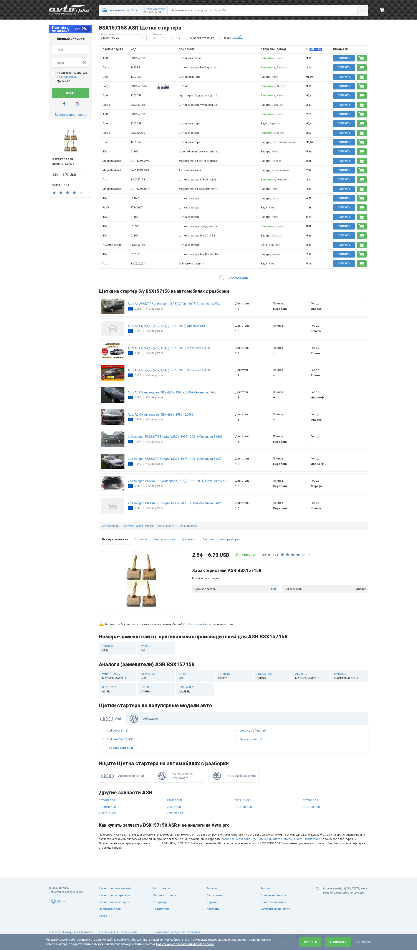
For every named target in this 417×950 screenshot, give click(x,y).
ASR (273, 589)
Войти (70, 93)
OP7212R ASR (311, 806)
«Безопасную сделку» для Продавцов (176, 932)
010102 (135, 254)
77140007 (137, 207)
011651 (135, 151)
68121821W (148, 676)
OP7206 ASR (310, 800)
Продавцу (159, 902)
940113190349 (140, 160)
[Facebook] (64, 104)
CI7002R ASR (107, 800)
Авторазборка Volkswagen (183, 776)
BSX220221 (138, 263)
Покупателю (161, 908)
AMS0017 (307, 676)
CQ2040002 (186, 689)
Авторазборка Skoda (242, 775)
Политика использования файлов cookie (185, 944)
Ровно (262, 839)
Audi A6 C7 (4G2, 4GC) (121, 739)
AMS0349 (346, 676)
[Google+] (77, 104)
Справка (212, 902)
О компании (214, 895)
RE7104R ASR (107, 806)
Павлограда (312, 839)
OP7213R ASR (243, 806)
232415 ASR (174, 800)
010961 (135, 226)
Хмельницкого (293, 839)
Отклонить (337, 941)
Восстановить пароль (70, 114)
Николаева (274, 839)
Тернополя (243, 839)
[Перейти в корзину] (381, 9)
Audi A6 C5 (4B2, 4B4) (254, 730)
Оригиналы (188, 539)
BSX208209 (138, 132)
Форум (265, 888)
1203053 (136, 76)
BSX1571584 (138, 86)
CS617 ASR (174, 806)
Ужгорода (228, 839)
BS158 (145, 689)
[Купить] (362, 58)
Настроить (362, 941)
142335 (135, 67)
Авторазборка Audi (131, 775)
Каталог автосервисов (114, 895)
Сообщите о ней (193, 624)
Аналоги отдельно (202, 38)
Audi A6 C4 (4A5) (117, 730)
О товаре (140, 539)
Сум (254, 839)
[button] (143, 38)
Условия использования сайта (118, 932)
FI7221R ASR (243, 800)
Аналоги (208, 539)
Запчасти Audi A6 (251, 739)
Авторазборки (230, 539)
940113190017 (140, 188)
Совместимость (164, 539)
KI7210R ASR (175, 813)
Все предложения (115, 539)
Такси (227, 38)
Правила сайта (67, 76)
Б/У (178, 38)
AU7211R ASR (108, 813)
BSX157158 (138, 104)
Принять (310, 941)
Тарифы (212, 888)
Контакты (213, 908)
